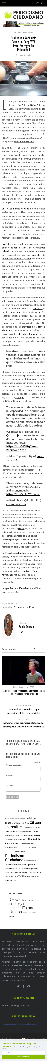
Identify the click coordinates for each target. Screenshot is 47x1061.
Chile (23, 823)
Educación (24, 831)
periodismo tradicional (15, 868)
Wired (31, 390)
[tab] (16, 893)
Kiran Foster (25, 588)
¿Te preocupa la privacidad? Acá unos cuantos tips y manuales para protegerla (24, 692)
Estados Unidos (34, 835)
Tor (32, 130)
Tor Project (31, 607)
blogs (32, 818)
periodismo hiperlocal (26, 864)
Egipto (36, 831)
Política (28, 869)
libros (19, 844)
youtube (8, 880)
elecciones (9, 835)
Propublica (18, 607)
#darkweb (12, 450)
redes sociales (25, 872)
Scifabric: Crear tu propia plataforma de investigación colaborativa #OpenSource (23, 723)
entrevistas (17, 835)
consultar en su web (24, 141)
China (27, 823)
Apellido (9, 786)
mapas (24, 844)
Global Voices (17, 840)
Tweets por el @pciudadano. (16, 1005)
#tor (23, 450)
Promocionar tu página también (27, 1024)
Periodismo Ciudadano (23, 32)
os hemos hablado (17, 552)
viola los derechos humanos (24, 333)
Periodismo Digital (11, 864)
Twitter (22, 876)
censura (37, 308)
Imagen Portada (10, 588)
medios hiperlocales (24, 848)
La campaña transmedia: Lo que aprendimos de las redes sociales (23, 709)
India (24, 840)
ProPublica (23, 105)
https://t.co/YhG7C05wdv (23, 494)
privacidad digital (19, 312)
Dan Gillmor (36, 827)
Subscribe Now (23, 1057)
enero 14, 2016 (16, 504)
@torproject (14, 435)
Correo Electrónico (14, 765)
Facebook (9, 840)
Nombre (9, 775)
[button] (23, 1045)
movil (34, 848)
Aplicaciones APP (22, 819)
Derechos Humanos (12, 831)
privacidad (7, 607)
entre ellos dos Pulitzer (14, 247)
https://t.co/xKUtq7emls (22, 446)
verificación (30, 876)
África (13, 880)
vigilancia (35, 312)
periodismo (20, 851)
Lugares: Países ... (16, 893)
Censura (16, 822)
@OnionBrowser (13, 401)
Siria (16, 876)
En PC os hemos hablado (16, 208)
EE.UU (31, 831)
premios (34, 869)
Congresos (27, 827)
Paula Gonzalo (25, 54)
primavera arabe (11, 872)
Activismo (9, 818)
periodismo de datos (30, 860)
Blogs (8, 822)
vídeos (37, 876)
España (25, 835)
